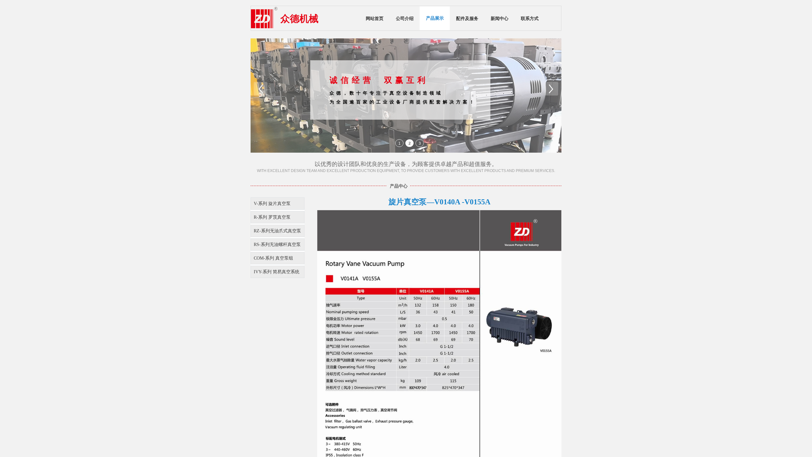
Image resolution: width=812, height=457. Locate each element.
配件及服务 (467, 18)
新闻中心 (499, 18)
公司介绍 (405, 18)
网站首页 (374, 18)
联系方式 (530, 18)
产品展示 (435, 18)
